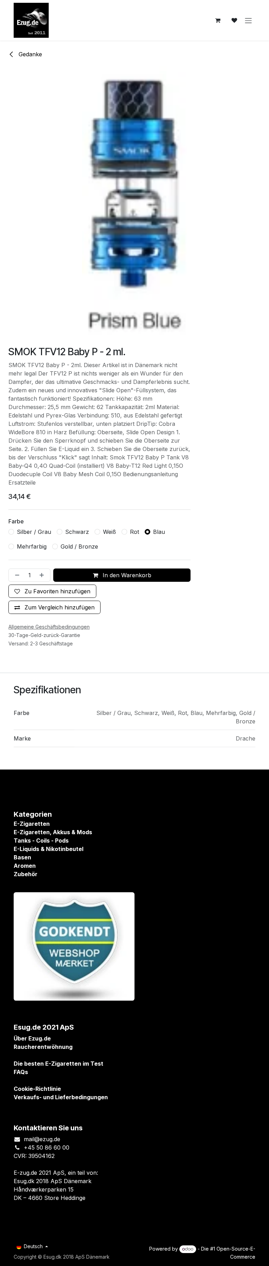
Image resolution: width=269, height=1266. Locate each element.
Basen (22, 857)
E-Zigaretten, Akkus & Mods (53, 832)
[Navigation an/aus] (248, 20)
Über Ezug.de (32, 1038)
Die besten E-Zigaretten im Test (58, 1063)
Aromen (25, 865)
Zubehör (25, 874)
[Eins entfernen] (16, 575)
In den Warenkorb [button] (126, 575)
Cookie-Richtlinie (37, 1088)
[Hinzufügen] (43, 575)
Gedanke (29, 54)
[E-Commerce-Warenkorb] (218, 20)
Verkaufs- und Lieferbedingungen (61, 1097)
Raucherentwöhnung (43, 1046)
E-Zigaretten (32, 823)
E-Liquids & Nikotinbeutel (48, 848)
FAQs (21, 1071)
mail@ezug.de (42, 1139)
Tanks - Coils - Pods (41, 840)
